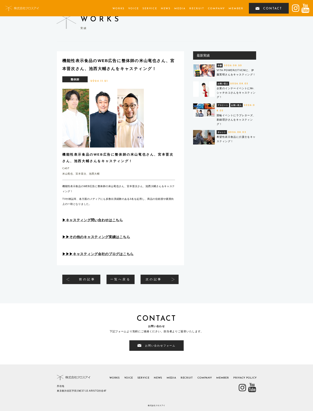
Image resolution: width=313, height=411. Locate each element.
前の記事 (87, 279)
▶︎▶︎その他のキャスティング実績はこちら (96, 237)
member (236, 8)
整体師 (75, 79)
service (150, 8)
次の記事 (154, 279)
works (118, 8)
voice (133, 8)
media (180, 8)
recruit (196, 8)
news (166, 8)
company (216, 8)
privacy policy (245, 378)
